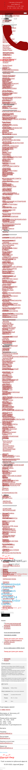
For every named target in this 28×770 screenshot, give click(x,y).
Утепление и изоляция (7, 345)
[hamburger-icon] (25, 13)
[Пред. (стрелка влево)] (0, 769)
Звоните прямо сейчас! (8, 52)
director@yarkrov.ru (6, 748)
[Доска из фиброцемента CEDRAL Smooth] (15, 642)
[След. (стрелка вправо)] (1, 769)
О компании (9, 13)
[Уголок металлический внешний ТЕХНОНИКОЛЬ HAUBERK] (15, 627)
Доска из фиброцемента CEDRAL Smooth (14, 648)
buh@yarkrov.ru (5, 738)
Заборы (6, 495)
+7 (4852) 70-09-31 (7, 55)
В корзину (6, 615)
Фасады (6, 230)
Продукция (8, 16)
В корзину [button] (7, 628)
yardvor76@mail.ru (6, 733)
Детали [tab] (6, 660)
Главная (5, 569)
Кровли (6, 19)
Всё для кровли (9, 104)
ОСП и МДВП (8, 465)
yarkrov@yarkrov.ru (6, 743)
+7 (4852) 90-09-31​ (14, 566)
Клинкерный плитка (9, 572)
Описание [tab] (7, 658)
